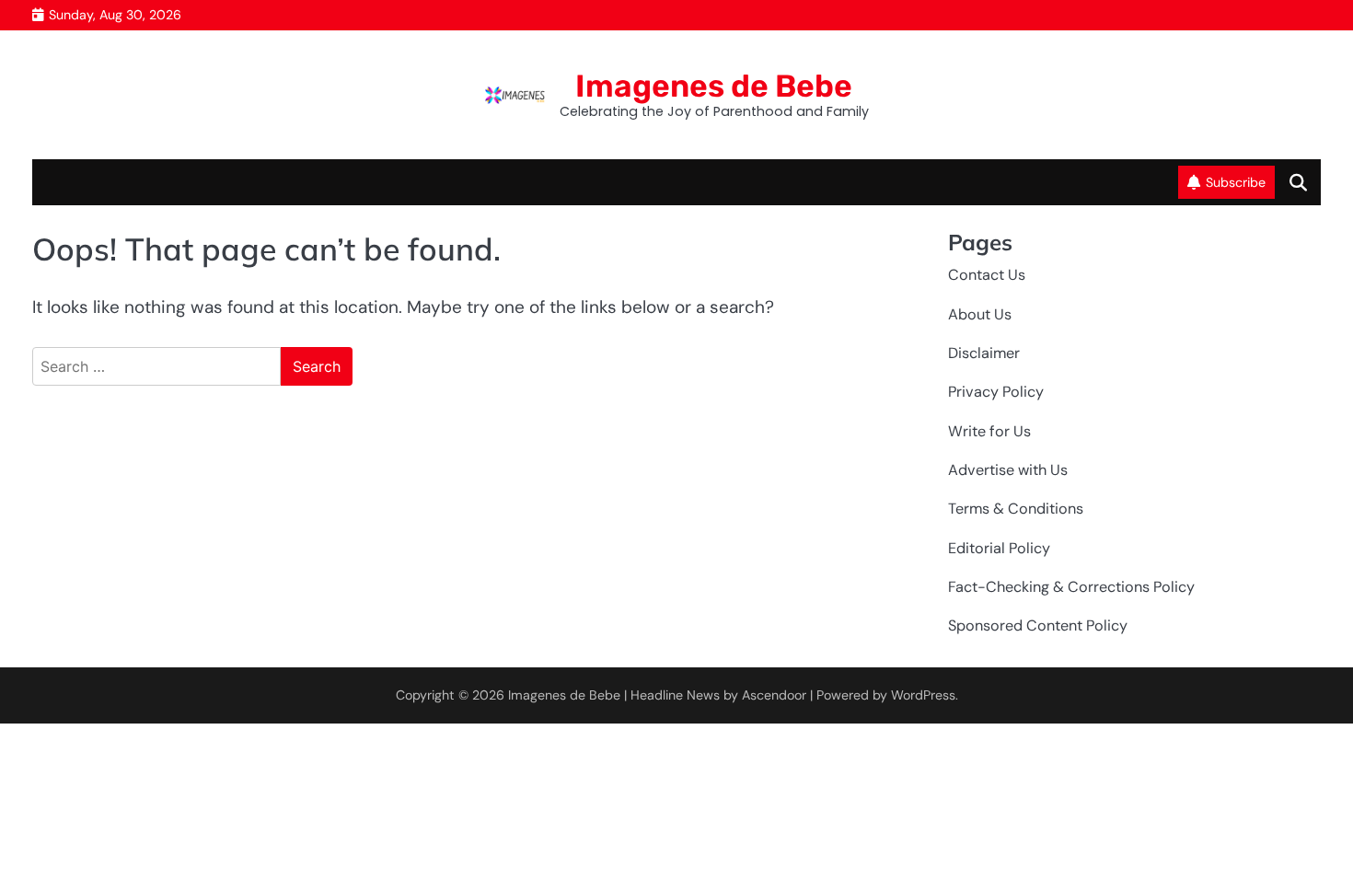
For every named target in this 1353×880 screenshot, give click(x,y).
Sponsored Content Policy (1038, 625)
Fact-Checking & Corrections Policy (1071, 586)
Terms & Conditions (1015, 508)
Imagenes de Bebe (713, 85)
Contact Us (986, 274)
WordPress (923, 695)
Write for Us (989, 431)
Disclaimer (984, 353)
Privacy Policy (996, 391)
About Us (980, 314)
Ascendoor (774, 695)
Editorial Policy (999, 548)
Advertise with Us (1008, 470)
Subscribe (1236, 182)
